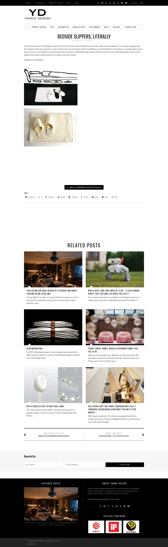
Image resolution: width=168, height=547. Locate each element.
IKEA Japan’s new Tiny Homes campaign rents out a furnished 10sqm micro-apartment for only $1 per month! (112, 409)
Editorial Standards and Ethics (98, 499)
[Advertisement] (102, 14)
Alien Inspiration (34, 348)
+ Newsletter (130, 27)
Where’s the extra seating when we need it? (54, 434)
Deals (106, 27)
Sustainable (94, 27)
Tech (52, 27)
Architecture (79, 27)
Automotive (63, 27)
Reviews (116, 27)
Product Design (39, 27)
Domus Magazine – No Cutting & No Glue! (114, 434)
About (28, 3)
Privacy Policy (115, 499)
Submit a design (56, 3)
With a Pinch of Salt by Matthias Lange (45, 406)
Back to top (31, 543)
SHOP (69, 3)
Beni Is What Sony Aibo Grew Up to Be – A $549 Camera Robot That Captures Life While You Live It (114, 292)
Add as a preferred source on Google (85, 187)
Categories (40, 3)
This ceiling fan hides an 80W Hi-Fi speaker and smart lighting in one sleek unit (51, 524)
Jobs (77, 3)
